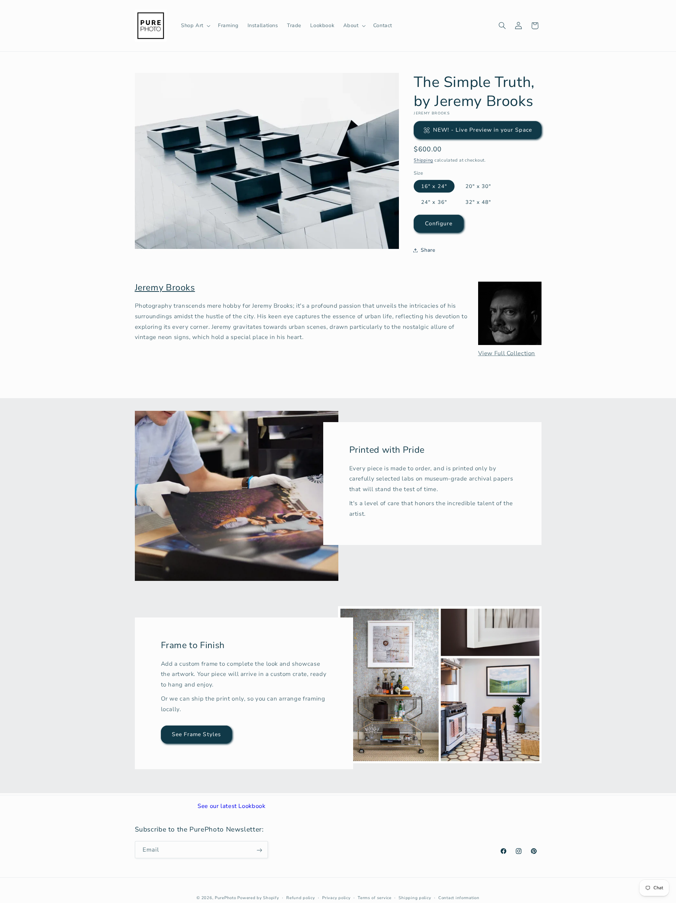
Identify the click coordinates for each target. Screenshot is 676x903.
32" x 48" (478, 202)
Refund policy (300, 898)
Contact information (459, 898)
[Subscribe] (259, 850)
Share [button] (428, 249)
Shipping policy (415, 898)
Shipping (423, 160)
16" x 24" (434, 186)
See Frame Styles (196, 734)
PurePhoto (225, 898)
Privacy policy (336, 898)
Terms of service (375, 898)
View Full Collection (507, 353)
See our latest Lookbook (231, 806)
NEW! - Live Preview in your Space (482, 130)
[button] (194, 25)
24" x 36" (434, 202)
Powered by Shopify (258, 898)
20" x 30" (478, 186)
